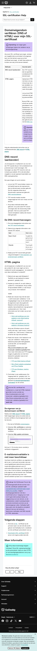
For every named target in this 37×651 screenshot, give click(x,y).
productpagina (24, 424)
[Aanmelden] (30, 2)
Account (3, 599)
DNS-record (30, 121)
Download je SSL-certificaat (16, 533)
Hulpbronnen (5, 590)
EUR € (32, 617)
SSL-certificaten (14, 11)
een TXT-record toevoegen (16, 225)
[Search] (32, 19)
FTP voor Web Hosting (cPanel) (20, 361)
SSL (16, 523)
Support (3, 586)
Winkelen (4, 603)
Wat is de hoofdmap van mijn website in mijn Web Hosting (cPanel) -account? (20, 318)
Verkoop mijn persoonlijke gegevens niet (18, 631)
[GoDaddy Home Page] (8, 609)
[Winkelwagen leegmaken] (34, 3)
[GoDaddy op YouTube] (20, 621)
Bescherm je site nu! (12, 554)
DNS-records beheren (14, 194)
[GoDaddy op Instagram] (7, 621)
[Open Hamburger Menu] (2, 2)
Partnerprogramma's (7, 594)
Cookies (27, 627)
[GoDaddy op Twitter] (15, 621)
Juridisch (10, 627)
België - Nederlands (7, 617)
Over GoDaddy (5, 581)
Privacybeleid (19, 627)
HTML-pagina (26, 413)
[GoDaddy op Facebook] (2, 621)
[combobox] (17, 19)
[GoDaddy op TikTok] (11, 621)
